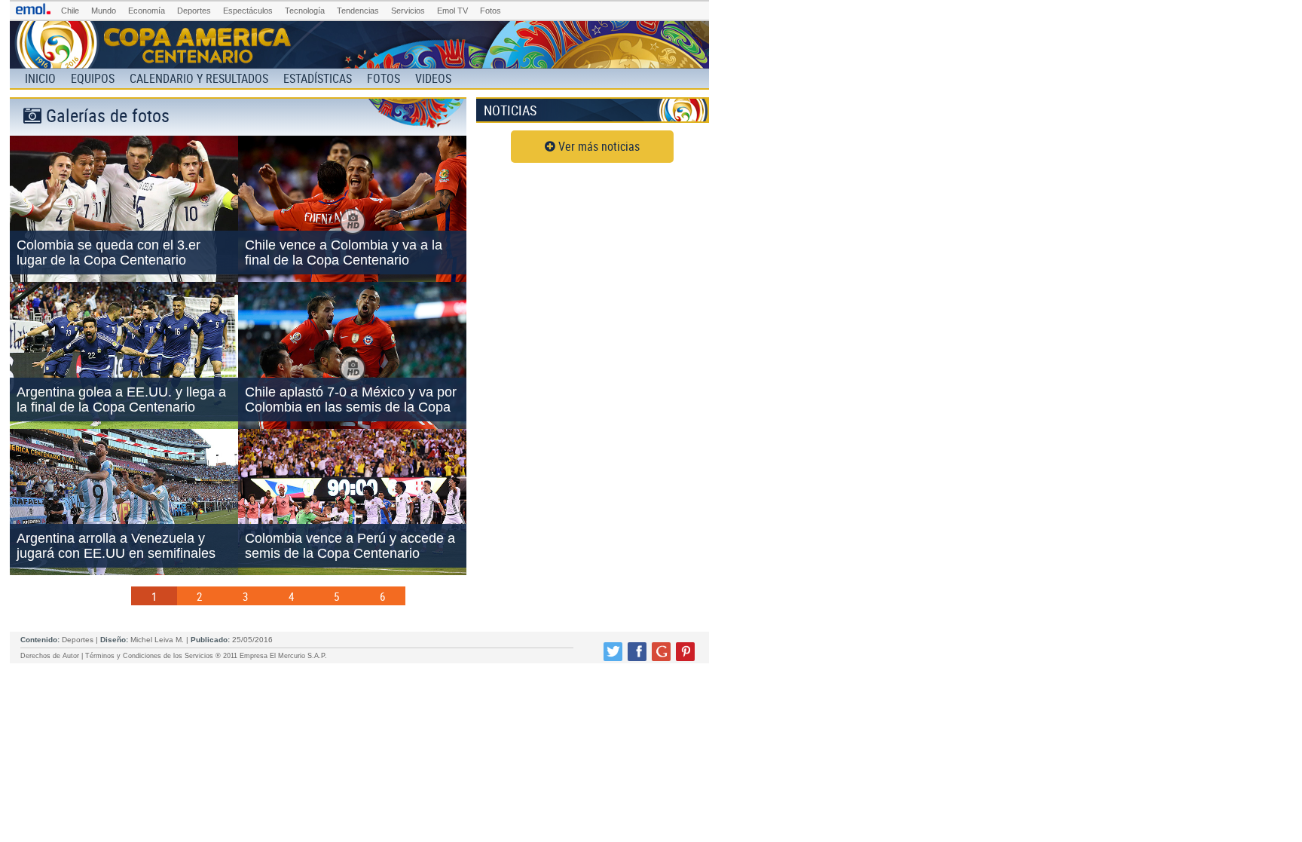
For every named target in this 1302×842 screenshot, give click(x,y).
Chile (70, 10)
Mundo (103, 10)
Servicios (408, 10)
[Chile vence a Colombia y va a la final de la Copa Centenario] (352, 277)
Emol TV (452, 10)
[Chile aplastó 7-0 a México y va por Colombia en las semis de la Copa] (352, 424)
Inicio (40, 78)
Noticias (510, 110)
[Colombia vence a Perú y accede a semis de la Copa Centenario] (352, 570)
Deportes (194, 10)
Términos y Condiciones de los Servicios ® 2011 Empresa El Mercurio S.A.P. (206, 656)
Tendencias (358, 10)
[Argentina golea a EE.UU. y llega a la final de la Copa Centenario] (124, 424)
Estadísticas (317, 78)
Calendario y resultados (199, 78)
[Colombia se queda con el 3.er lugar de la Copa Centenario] (124, 277)
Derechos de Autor (49, 656)
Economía (146, 10)
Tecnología (305, 10)
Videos (433, 78)
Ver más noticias (597, 146)
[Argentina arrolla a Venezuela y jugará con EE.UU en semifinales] (124, 570)
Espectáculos (248, 10)
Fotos (490, 10)
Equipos (93, 78)
